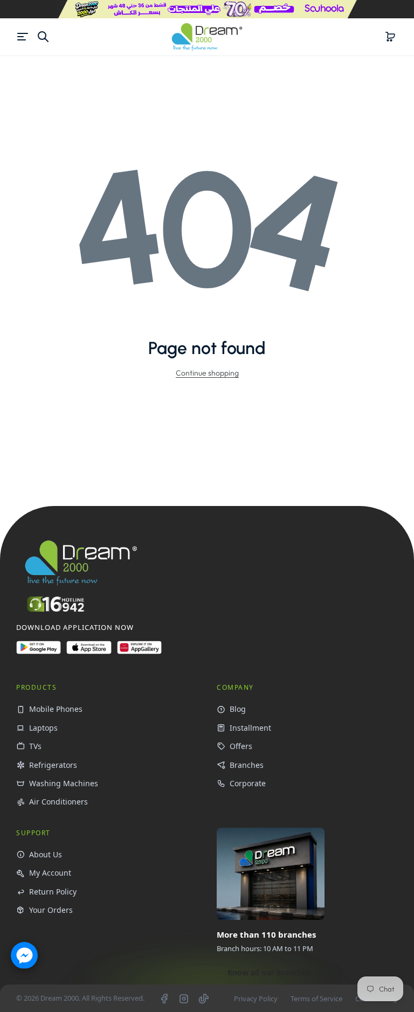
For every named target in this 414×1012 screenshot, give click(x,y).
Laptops (43, 728)
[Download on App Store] (88, 652)
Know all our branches (268, 972)
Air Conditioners (58, 801)
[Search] (43, 36)
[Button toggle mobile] (23, 36)
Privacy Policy (256, 998)
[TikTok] (204, 998)
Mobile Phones (55, 709)
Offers (241, 746)
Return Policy (53, 891)
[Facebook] (164, 998)
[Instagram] (184, 998)
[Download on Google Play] (38, 652)
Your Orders (51, 910)
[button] (390, 36)
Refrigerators (53, 765)
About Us (45, 854)
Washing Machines (63, 783)
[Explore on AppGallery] (139, 652)
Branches (247, 765)
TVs (35, 746)
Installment (250, 728)
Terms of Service (316, 998)
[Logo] (207, 37)
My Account (50, 873)
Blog (238, 709)
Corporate (248, 783)
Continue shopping (207, 373)
